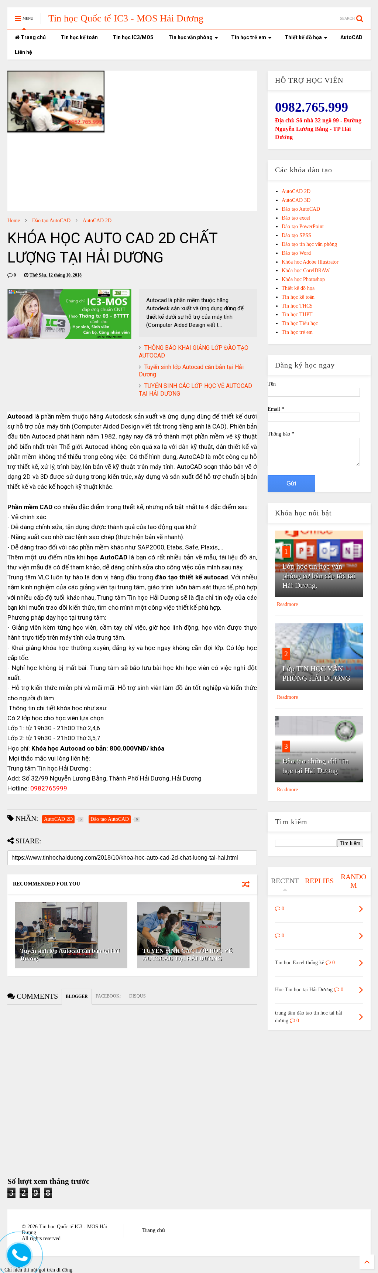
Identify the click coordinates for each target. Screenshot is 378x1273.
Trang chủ (33, 37)
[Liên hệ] (17, 1261)
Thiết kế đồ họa (303, 37)
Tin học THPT (297, 314)
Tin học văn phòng (190, 37)
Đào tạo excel (296, 218)
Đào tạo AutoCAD (51, 220)
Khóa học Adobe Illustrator (310, 262)
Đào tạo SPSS (296, 235)
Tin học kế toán (79, 37)
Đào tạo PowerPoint (303, 226)
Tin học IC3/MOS (133, 37)
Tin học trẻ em (248, 37)
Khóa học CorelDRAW (306, 270)
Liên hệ (23, 52)
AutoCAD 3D (296, 200)
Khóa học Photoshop (303, 279)
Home (13, 220)
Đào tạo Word (296, 253)
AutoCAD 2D (97, 220)
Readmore (287, 604)
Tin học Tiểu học (300, 323)
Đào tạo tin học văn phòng (309, 244)
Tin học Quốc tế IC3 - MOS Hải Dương (125, 18)
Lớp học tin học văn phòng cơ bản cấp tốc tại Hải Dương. (318, 575)
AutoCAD (351, 37)
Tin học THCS (297, 306)
